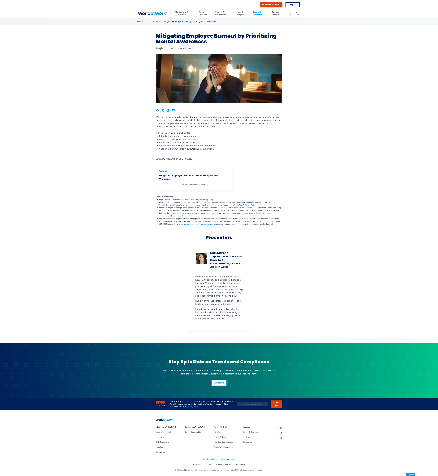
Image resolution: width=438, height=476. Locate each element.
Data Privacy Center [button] (214, 464)
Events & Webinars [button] (257, 13)
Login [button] (292, 4)
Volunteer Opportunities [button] (223, 442)
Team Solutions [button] (203, 13)
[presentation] (140, 21)
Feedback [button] (246, 437)
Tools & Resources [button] (276, 13)
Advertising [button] (218, 432)
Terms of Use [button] (240, 464)
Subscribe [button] (219, 382)
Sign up (276, 404)
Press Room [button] (160, 447)
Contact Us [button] (160, 452)
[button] (152, 14)
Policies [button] (228, 464)
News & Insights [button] (240, 13)
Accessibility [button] (197, 464)
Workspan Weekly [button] (190, 401)
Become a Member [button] (270, 4)
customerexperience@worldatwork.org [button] (199, 224)
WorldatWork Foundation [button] (223, 447)
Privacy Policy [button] (250, 205)
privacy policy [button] (192, 406)
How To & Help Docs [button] (251, 432)
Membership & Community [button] (181, 13)
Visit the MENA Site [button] (227, 459)
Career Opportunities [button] (193, 432)
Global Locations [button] (162, 442)
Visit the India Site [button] (210, 459)
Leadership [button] (160, 437)
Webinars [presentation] (156, 21)
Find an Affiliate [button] (220, 437)
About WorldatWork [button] (163, 432)
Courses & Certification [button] (220, 13)
